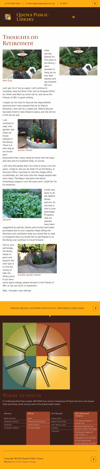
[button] (73, 17)
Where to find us (22, 395)
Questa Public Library (33, 16)
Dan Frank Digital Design (23, 461)
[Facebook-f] (94, 3)
